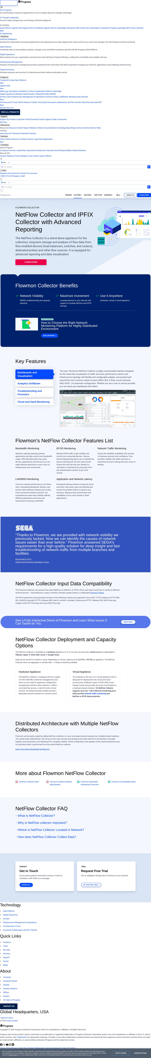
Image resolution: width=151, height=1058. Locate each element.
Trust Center (33, 156)
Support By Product (8, 119)
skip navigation (8, 3)
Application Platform (44, 91)
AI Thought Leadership (9, 18)
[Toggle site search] (1, 178)
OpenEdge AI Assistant (99, 28)
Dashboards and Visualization (27, 374)
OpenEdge (57, 91)
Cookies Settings (140, 1053)
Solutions (4, 36)
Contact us (130, 195)
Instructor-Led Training (9, 133)
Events (78, 128)
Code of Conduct (69, 1048)
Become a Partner (19, 139)
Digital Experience (7, 54)
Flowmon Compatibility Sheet (123, 782)
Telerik (25, 94)
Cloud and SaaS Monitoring (33, 402)
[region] (75, 1053)
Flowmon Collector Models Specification (61, 783)
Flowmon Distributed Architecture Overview (90, 783)
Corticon (31, 91)
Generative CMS (72, 28)
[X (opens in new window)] (4, 1045)
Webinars (33, 128)
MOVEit (53, 94)
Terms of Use (5, 1048)
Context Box (85, 28)
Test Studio (42, 102)
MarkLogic (4, 91)
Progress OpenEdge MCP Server (123, 28)
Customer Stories (89, 128)
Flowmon (49, 97)
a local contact (12, 1021)
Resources (5, 125)
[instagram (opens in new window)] (10, 1045)
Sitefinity (18, 94)
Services (3, 122)
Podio (46, 94)
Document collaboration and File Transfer (64, 102)
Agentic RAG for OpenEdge (55, 28)
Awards (6, 985)
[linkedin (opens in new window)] (13, 1045)
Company (5, 145)
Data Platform (6, 28)
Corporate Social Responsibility (58, 150)
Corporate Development (35, 150)
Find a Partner (6, 139)
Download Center (37, 119)
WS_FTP (10, 108)
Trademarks (22, 1037)
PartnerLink (15, 173)
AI (1, 7)
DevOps (3, 97)
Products (4, 77)
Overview (68, 195)
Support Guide (51, 119)
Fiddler (34, 102)
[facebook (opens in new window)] (1, 1045)
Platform (77, 195)
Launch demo (144, 195)
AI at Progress (6, 10)
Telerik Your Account (28, 173)
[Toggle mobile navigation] (1, 190)
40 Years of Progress (11, 1000)
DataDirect (23, 91)
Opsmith (71, 29)
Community (61, 119)
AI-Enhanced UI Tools (8, 102)
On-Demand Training (27, 133)
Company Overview (8, 150)
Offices (48, 156)
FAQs (99, 128)
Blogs (73, 128)
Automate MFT (51, 103)
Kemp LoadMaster (60, 97)
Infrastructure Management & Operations (28, 97)
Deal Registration (26, 140)
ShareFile (40, 94)
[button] (67, 816)
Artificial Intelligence (8, 39)
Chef (9, 97)
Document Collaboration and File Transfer (20, 930)
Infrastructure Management (11, 62)
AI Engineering (6, 34)
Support (4, 116)
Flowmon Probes (97, 593)
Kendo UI (32, 94)
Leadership (20, 150)
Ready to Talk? (19, 176)
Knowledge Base (63, 128)
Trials (5, 946)
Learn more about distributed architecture (32, 749)
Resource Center (16, 128)
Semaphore (14, 91)
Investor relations (10, 989)
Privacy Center (17, 1048)
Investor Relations (7, 156)
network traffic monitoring (95, 694)
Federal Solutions (7, 70)
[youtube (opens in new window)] (7, 1045)
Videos (40, 128)
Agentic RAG (17, 28)
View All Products (10, 112)
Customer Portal (23, 119)
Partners (4, 136)
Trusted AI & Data (7, 80)
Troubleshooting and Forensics (29, 393)
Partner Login (32, 139)
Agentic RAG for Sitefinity (33, 28)
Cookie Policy (12, 1055)
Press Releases (21, 156)
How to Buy (98, 195)
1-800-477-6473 (6, 176)
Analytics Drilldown (28, 383)
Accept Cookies (120, 1053)
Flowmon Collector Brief (29, 782)
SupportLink (5, 173)
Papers (26, 128)
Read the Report (49, 335)
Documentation (50, 128)
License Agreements (52, 1048)
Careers (42, 156)
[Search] (1, 158)
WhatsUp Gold (74, 97)
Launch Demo (127, 622)
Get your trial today (90, 885)
